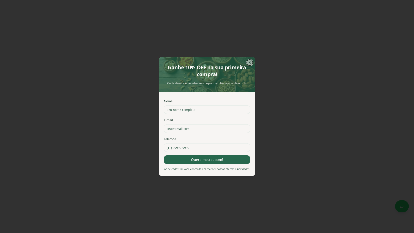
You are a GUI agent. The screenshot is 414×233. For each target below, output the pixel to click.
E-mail (168, 120)
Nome (168, 101)
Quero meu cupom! (207, 159)
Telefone (170, 139)
